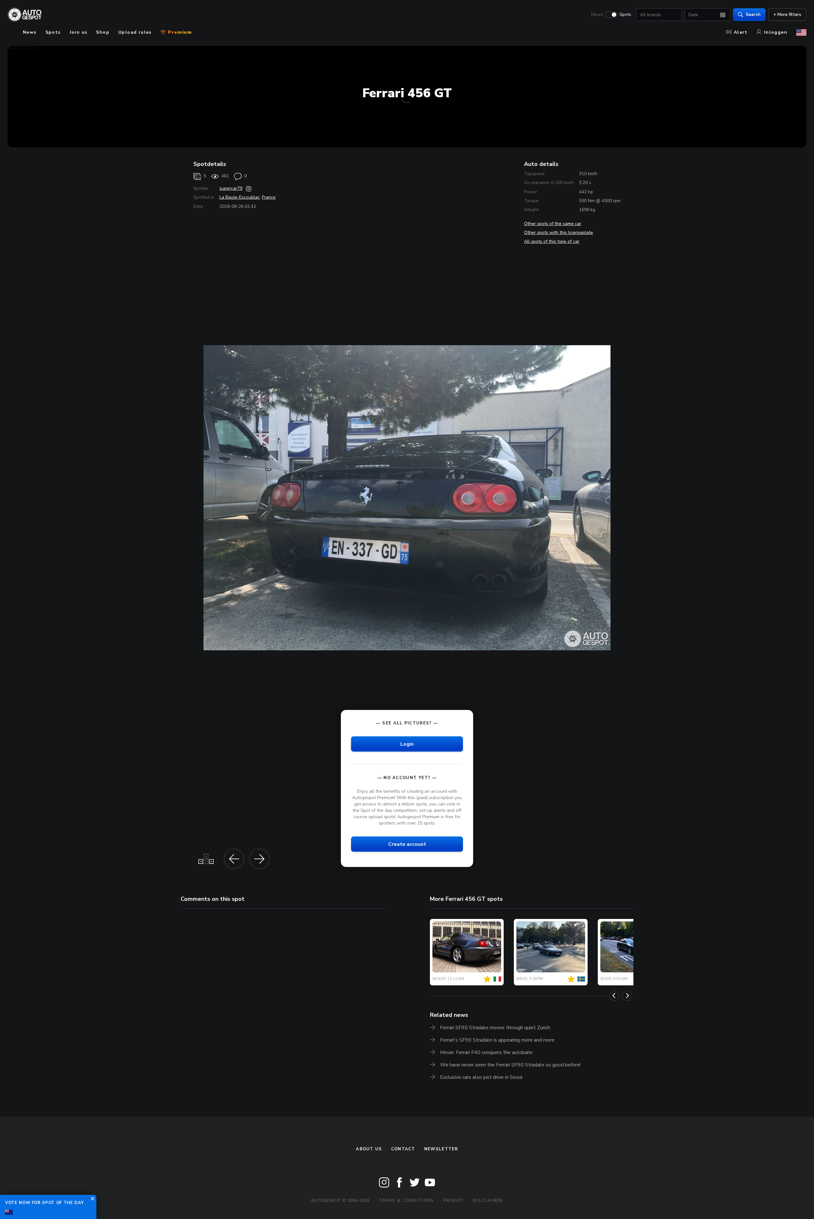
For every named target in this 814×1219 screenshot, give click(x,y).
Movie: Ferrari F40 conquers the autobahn (486, 1052)
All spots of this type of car (551, 241)
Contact (403, 1149)
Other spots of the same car (552, 224)
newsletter (441, 1149)
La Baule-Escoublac (239, 197)
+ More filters (787, 14)
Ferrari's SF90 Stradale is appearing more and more (497, 1040)
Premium (179, 32)
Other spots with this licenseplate (558, 232)
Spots (625, 14)
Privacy (453, 1200)
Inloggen (775, 32)
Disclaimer (488, 1200)
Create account (407, 844)
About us (369, 1149)
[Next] (627, 995)
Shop (102, 32)
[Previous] (614, 995)
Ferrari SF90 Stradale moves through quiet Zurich (495, 1027)
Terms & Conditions (406, 1200)
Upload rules (135, 32)
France (269, 197)
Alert (741, 32)
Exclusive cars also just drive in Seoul (481, 1077)
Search (753, 14)
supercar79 (230, 188)
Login (407, 743)
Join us (78, 32)
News (597, 14)
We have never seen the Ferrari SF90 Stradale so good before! (510, 1064)
